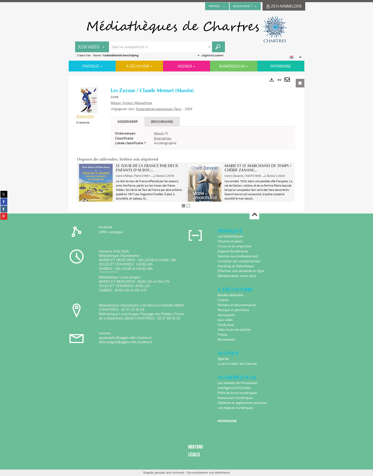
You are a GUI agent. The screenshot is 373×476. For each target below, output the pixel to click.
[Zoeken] (166, 133)
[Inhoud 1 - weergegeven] (183, 205)
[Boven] (254, 214)
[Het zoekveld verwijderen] (209, 46)
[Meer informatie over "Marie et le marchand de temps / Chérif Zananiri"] (205, 189)
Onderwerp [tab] (127, 121)
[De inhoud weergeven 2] (188, 205)
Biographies (162, 138)
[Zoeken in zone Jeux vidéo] (218, 46)
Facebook (105, 227)
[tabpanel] (186, 143)
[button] (89, 100)
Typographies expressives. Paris (158, 108)
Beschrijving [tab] (162, 121)
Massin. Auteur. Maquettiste (131, 102)
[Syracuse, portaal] (186, 29)
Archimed (178, 472)
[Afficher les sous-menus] (224, 6)
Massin (159, 133)
